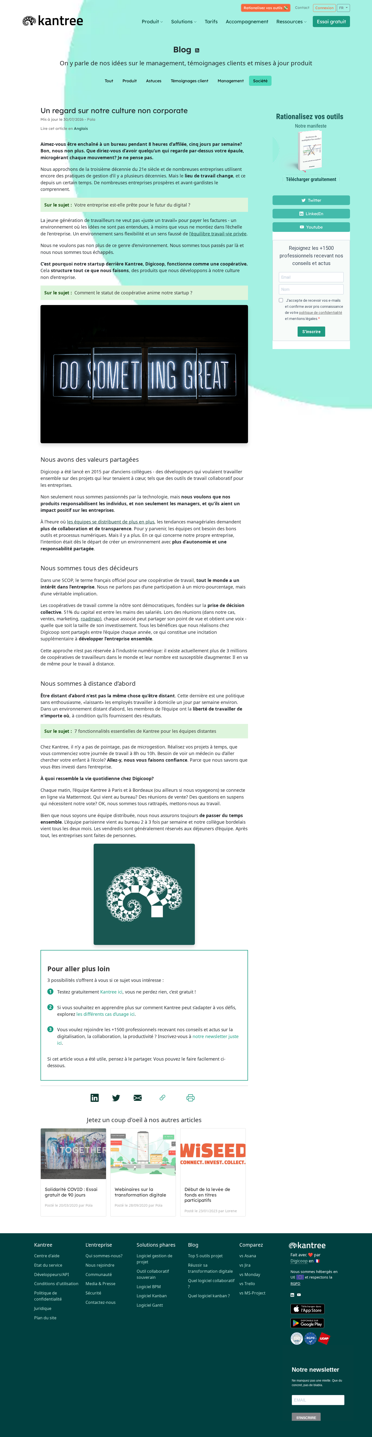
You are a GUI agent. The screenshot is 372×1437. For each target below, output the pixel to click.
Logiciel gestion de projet (154, 1259)
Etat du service (48, 1265)
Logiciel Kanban (152, 1296)
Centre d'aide (46, 1256)
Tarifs (211, 21)
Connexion (324, 8)
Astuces (153, 80)
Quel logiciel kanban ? (209, 1296)
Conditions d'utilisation (56, 1283)
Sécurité (93, 1293)
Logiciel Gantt (150, 1305)
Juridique (42, 1308)
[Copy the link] (162, 1097)
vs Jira (245, 1265)
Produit (150, 21)
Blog (182, 49)
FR (342, 8)
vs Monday (249, 1274)
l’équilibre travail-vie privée (217, 234)
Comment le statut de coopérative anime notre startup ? (133, 293)
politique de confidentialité (320, 313)
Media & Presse (100, 1283)
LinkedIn (314, 213)
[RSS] (197, 51)
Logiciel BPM (149, 1286)
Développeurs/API (51, 1274)
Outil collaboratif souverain (153, 1274)
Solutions (182, 21)
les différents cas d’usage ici (105, 1014)
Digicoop (299, 1261)
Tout (109, 80)
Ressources (289, 21)
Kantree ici (111, 992)
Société (260, 80)
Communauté (99, 1274)
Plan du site (45, 1318)
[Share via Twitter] (116, 1096)
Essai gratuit (331, 21)
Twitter (314, 200)
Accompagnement (247, 21)
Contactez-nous (101, 1302)
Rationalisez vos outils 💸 (266, 8)
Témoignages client (189, 80)
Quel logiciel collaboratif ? (211, 1283)
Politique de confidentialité (48, 1296)
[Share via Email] (138, 1096)
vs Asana (247, 1256)
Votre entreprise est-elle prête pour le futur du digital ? (132, 205)
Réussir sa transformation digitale (210, 1268)
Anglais (81, 128)
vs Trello (247, 1283)
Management (231, 80)
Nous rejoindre (100, 1265)
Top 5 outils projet (205, 1256)
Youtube (314, 227)
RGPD (295, 1283)
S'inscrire (311, 331)
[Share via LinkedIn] (95, 1096)
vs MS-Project (252, 1293)
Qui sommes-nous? (104, 1256)
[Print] (190, 1097)
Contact (302, 7)
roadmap (90, 619)
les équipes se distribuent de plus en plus (110, 522)
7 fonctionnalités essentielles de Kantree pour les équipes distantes (145, 731)
